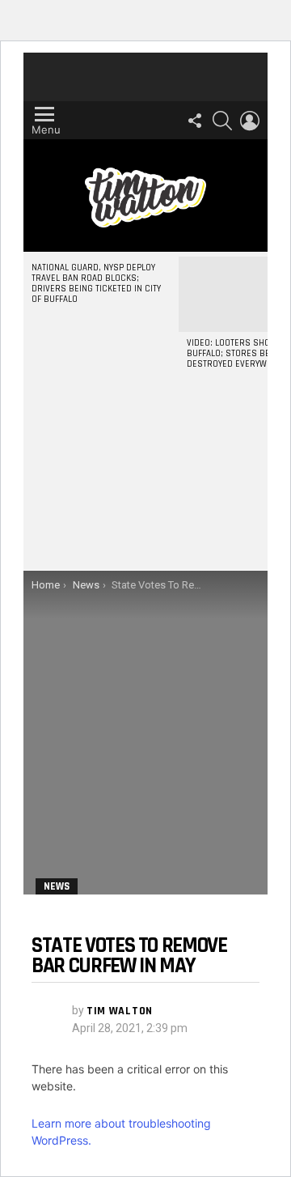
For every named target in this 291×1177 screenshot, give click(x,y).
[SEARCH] (222, 120)
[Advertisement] (145, 484)
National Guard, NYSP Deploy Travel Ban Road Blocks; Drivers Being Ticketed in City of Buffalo (96, 283)
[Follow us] (195, 120)
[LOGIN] (249, 120)
